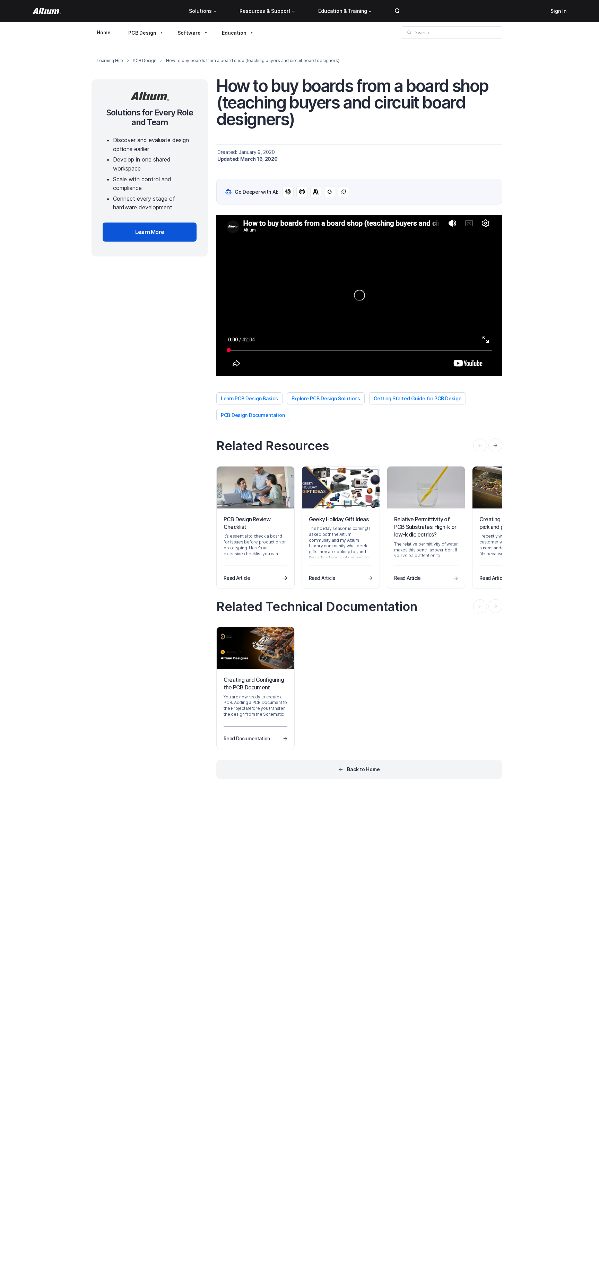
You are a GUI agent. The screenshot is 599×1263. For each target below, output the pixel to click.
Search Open (397, 11)
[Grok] (343, 191)
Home (104, 32)
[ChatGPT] (288, 191)
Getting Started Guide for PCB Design (417, 398)
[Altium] (47, 11)
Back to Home (363, 769)
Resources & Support (265, 11)
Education (234, 33)
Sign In (558, 11)
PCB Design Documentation (253, 415)
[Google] (329, 191)
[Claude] (315, 191)
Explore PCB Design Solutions (326, 398)
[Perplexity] (301, 191)
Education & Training (342, 11)
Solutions (200, 11)
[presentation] (495, 445)
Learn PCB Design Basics (249, 398)
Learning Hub (110, 60)
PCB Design (142, 33)
